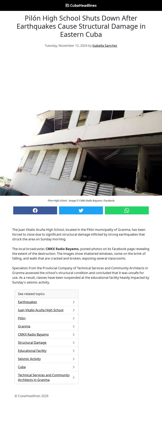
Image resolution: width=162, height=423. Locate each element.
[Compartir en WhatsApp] (127, 210)
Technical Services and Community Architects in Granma (44, 377)
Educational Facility (32, 351)
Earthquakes (27, 302)
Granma (24, 326)
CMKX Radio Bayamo (33, 334)
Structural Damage (32, 342)
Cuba (22, 367)
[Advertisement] (81, 80)
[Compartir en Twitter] (81, 210)
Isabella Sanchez (104, 45)
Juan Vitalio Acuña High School (40, 310)
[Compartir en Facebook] (35, 210)
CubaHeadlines (83, 5)
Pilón (21, 318)
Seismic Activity (29, 359)
